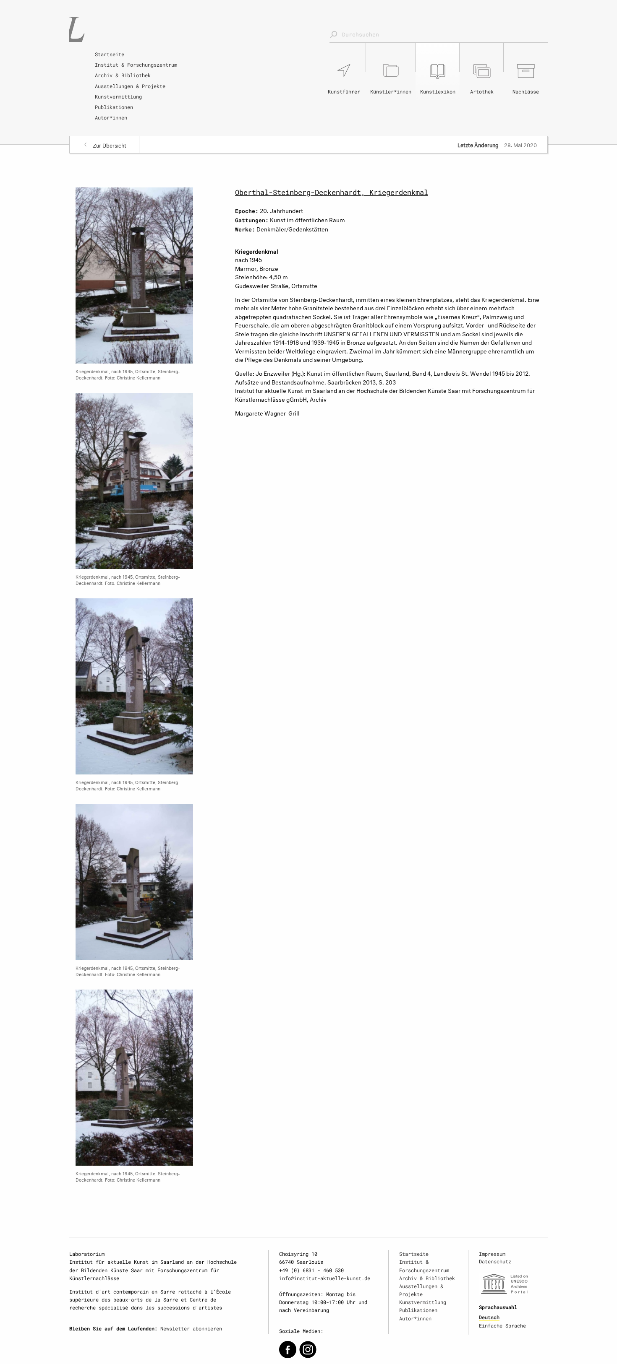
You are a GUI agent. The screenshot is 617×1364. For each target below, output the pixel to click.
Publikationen (114, 107)
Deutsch (489, 1317)
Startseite (109, 54)
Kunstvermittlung (118, 96)
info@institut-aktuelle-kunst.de (324, 1278)
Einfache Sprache (502, 1325)
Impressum (492, 1253)
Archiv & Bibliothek (123, 75)
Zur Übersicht (109, 144)
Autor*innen (111, 117)
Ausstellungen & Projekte (130, 86)
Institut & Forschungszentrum (136, 64)
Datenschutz (495, 1261)
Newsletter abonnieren (191, 1328)
